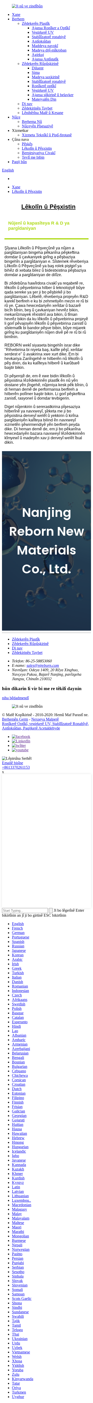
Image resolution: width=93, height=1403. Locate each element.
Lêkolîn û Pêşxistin (37, 148)
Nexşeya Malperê (45, 719)
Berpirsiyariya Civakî (38, 153)
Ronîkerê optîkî (44, 86)
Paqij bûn (19, 162)
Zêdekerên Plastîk (36, 23)
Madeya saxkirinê (46, 77)
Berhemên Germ (15, 719)
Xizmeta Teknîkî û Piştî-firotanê (47, 135)
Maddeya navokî (45, 46)
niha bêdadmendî (15, 698)
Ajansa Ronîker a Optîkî (51, 28)
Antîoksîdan (41, 41)
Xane (16, 14)
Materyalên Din (44, 99)
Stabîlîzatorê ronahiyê (49, 37)
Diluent (37, 68)
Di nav (27, 104)
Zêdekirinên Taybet (37, 108)
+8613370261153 (16, 767)
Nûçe (16, 117)
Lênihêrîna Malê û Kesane (42, 113)
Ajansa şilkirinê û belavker (52, 95)
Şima (36, 72)
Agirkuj (38, 55)
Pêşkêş (27, 144)
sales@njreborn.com (43, 665)
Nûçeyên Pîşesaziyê (37, 126)
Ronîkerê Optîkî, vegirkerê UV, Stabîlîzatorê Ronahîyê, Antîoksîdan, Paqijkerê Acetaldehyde (45, 726)
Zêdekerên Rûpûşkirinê (40, 63)
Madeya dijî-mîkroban (49, 50)
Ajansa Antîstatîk (45, 59)
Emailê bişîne (12, 763)
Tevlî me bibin (33, 157)
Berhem (18, 19)
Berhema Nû (32, 121)
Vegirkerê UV (43, 32)
